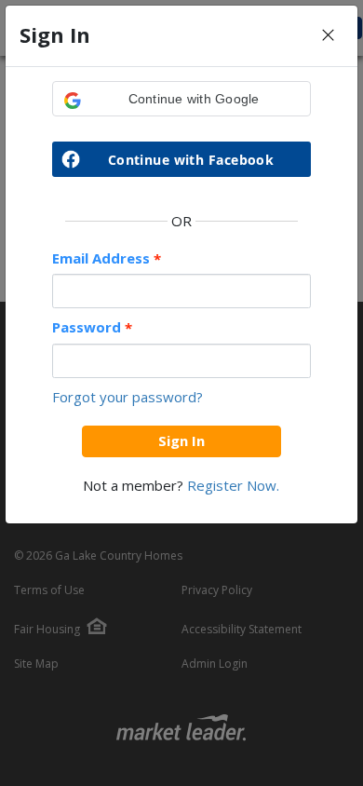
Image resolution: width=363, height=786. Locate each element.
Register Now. (233, 485)
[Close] (328, 35)
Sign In (181, 440)
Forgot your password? (127, 396)
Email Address (106, 258)
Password (92, 327)
